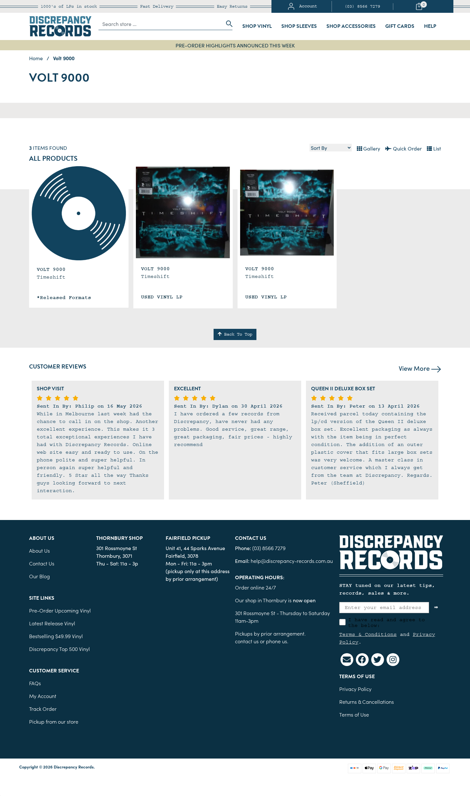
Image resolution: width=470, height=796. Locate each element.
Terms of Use (354, 714)
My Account (42, 695)
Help (430, 26)
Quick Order (407, 148)
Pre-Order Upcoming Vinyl (60, 610)
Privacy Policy (355, 688)
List (436, 148)
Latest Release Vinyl (52, 623)
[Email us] (347, 659)
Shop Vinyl (257, 26)
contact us (247, 641)
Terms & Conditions (368, 634)
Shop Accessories (351, 26)
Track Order (43, 708)
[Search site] (227, 24)
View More (415, 367)
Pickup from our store (53, 721)
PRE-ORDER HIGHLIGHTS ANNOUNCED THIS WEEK (235, 45)
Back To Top (237, 334)
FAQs (35, 682)
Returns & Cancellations (366, 701)
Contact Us (41, 563)
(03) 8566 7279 (362, 6)
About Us (39, 550)
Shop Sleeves (299, 26)
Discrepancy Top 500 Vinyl (59, 648)
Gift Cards (399, 26)
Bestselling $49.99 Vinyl (56, 635)
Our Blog (39, 576)
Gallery (371, 148)
